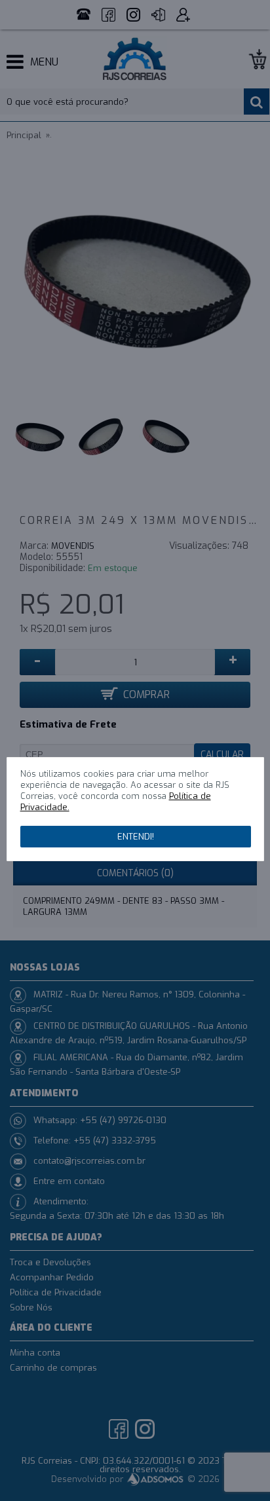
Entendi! (135, 836)
